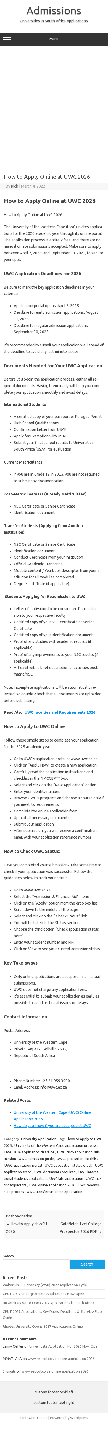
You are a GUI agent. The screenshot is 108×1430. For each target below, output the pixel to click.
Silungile (9, 1371)
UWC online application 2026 (52, 1185)
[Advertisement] (54, 107)
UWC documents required (55, 1172)
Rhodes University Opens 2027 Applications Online (43, 1326)
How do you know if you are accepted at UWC (52, 1125)
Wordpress (79, 1418)
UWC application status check (68, 1165)
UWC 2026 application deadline (29, 1152)
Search (8, 1256)
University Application (38, 1139)
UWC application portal (23, 1165)
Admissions (54, 10)
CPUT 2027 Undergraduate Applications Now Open (43, 1294)
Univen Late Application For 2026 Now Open (64, 1346)
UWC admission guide (36, 1159)
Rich (14, 186)
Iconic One (27, 1418)
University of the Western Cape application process (55, 1145)
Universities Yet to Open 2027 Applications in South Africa (48, 1303)
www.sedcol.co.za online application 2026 (61, 1358)
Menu (53, 39)
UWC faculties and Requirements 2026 (60, 712)
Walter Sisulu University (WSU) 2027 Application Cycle (45, 1285)
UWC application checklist (77, 1159)
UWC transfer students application (54, 1192)
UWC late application (66, 1178)
